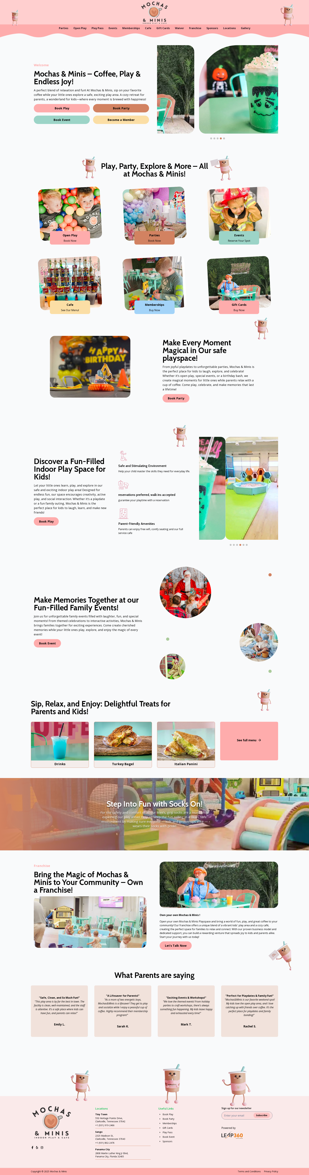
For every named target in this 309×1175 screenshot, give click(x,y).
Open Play (79, 28)
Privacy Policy (271, 1171)
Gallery (245, 28)
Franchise (195, 28)
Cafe (148, 28)
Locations (229, 28)
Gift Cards (163, 28)
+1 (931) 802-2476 (104, 1142)
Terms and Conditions (249, 1171)
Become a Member (121, 120)
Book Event (61, 120)
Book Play (62, 108)
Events (113, 28)
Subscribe (261, 1115)
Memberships (131, 28)
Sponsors (212, 28)
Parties (63, 28)
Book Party (121, 108)
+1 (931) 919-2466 (104, 1125)
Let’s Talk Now (176, 945)
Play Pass (97, 28)
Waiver (179, 28)
